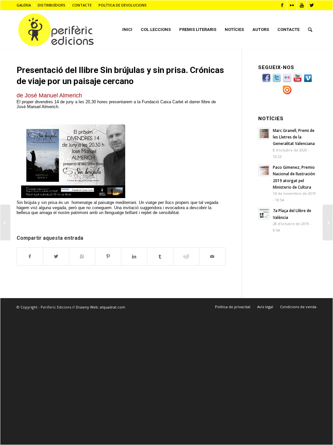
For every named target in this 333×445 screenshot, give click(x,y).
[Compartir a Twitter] (56, 256)
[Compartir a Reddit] (186, 256)
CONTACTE (82, 5)
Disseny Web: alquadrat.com (100, 307)
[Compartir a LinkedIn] (134, 256)
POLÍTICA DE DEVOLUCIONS (123, 5)
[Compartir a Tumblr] (160, 256)
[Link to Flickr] (292, 5)
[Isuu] (287, 93)
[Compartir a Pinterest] (108, 256)
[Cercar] (310, 30)
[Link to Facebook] (282, 5)
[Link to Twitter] (311, 5)
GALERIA (24, 5)
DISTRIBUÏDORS (51, 5)
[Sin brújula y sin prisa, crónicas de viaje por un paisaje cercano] (5, 222)
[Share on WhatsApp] (82, 256)
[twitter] (277, 82)
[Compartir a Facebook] (30, 256)
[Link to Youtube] (301, 5)
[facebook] (266, 82)
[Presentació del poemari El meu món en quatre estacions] (328, 222)
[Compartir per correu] (212, 256)
